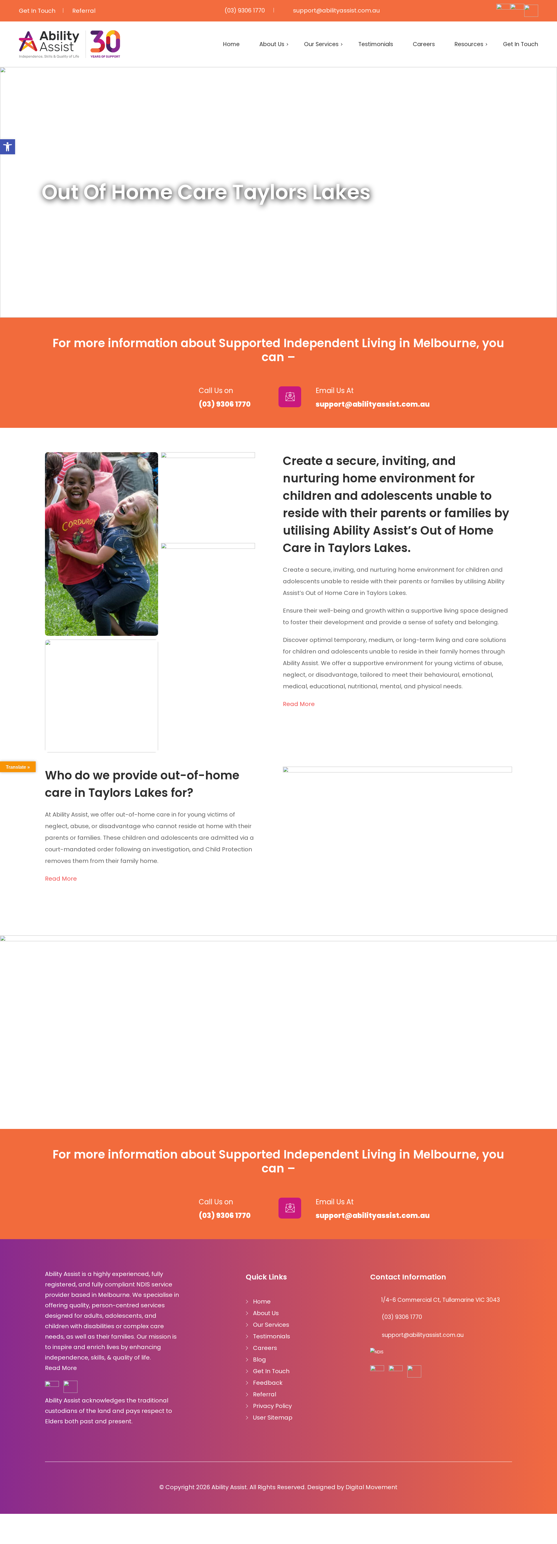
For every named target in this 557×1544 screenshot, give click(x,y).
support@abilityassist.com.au (336, 10)
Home (231, 44)
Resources (469, 44)
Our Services (321, 44)
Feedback (268, 1383)
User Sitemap (272, 1417)
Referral (83, 11)
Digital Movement (371, 1487)
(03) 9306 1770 (245, 10)
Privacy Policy (272, 1406)
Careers (424, 44)
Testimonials (375, 44)
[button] (7, 146)
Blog (259, 1359)
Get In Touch (37, 11)
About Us (271, 44)
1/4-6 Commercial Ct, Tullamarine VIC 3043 (440, 1300)
